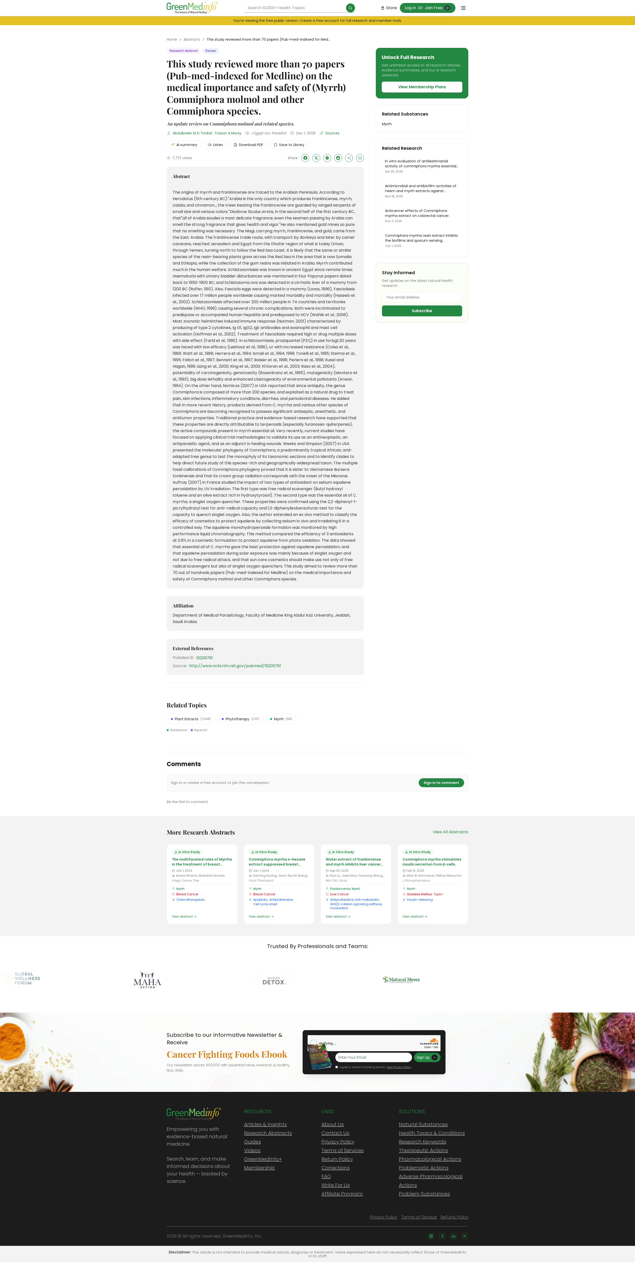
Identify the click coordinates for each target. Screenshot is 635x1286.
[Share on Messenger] (327, 158)
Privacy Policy (337, 1141)
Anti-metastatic (367, 899)
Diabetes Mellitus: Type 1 (425, 894)
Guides (252, 1141)
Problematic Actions (423, 1167)
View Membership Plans (422, 87)
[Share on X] (316, 158)
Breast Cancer (187, 894)
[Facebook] (442, 1236)
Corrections (335, 1167)
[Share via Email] (360, 158)
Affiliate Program (342, 1193)
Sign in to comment (441, 782)
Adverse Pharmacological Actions (431, 1181)
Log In (410, 8)
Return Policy (337, 1159)
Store (391, 8)
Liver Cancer (339, 894)
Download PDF (251, 144)
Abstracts (192, 39)
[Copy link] (349, 158)
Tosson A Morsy (228, 133)
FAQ (326, 1176)
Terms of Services (342, 1150)
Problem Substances (424, 1193)
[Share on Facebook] (305, 158)
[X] (464, 1236)
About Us (332, 1124)
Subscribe (422, 311)
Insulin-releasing (420, 899)
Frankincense (340, 889)
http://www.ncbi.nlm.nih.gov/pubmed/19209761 (235, 666)
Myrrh (180, 889)
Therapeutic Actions (423, 1150)
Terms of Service (419, 1217)
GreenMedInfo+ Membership (263, 1163)
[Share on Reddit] (338, 158)
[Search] (350, 7)
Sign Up (423, 1057)
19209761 (204, 658)
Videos (252, 1150)
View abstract (182, 917)
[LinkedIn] (453, 1236)
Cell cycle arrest (265, 904)
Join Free (434, 8)
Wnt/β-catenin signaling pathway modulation (356, 906)
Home (172, 39)
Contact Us (335, 1133)
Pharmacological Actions (430, 1159)
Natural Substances (423, 1124)
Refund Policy (454, 1217)
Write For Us (335, 1185)
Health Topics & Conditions (432, 1133)
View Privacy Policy (398, 1067)
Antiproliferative (281, 899)
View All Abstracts (450, 832)
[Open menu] (463, 8)
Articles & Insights (265, 1124)
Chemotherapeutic (190, 899)
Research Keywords (422, 1141)
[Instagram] (431, 1236)
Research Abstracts (268, 1133)
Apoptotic (260, 899)
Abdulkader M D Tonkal (192, 133)
